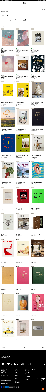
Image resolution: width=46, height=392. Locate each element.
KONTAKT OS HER (39, 0)
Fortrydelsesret (27, 379)
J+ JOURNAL (43, 5)
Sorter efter (3, 26)
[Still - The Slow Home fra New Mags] (23, 222)
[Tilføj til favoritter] (14, 81)
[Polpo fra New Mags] (8, 222)
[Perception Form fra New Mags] (8, 196)
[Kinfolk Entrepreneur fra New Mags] (37, 143)
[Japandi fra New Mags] (37, 248)
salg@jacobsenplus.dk (4, 376)
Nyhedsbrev (17, 376)
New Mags (7, 11)
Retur (16, 372)
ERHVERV (44, 0)
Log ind (16, 369)
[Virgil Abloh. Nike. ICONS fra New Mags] (37, 196)
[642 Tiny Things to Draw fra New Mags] (8, 90)
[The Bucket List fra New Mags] (23, 170)
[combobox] (12, 9)
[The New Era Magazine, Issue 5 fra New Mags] (23, 143)
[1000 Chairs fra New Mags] (8, 248)
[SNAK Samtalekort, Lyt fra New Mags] (37, 170)
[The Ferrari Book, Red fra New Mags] (23, 196)
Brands (4, 11)
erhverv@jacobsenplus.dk (5, 383)
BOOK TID (39, 5)
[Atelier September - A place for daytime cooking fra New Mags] (37, 90)
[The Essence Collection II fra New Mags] (8, 275)
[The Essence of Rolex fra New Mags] (37, 275)
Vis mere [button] (24, 20)
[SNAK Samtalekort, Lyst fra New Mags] (23, 38)
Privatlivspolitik (27, 376)
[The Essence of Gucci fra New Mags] (8, 302)
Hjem (1, 11)
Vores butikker (27, 370)
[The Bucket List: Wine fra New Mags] (8, 117)
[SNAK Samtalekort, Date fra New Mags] (8, 64)
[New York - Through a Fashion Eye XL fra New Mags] (8, 328)
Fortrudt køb (17, 373)
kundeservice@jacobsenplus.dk (6, 380)
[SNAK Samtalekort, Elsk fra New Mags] (8, 38)
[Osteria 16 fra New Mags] (23, 90)
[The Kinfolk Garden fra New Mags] (8, 170)
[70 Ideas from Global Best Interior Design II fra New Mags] (37, 328)
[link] (11, 347)
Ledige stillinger (27, 372)
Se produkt (3, 52)
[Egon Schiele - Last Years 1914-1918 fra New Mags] (23, 248)
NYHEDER (2, 5)
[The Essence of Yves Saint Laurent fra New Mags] (23, 275)
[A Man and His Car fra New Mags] (37, 222)
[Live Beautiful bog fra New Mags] (23, 117)
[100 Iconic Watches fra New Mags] (37, 64)
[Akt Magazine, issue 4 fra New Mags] (23, 302)
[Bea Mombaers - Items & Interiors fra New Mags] (23, 328)
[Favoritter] (40, 9)
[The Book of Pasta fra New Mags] (8, 143)
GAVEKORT (35, 5)
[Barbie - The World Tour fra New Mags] (37, 302)
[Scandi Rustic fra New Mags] (37, 38)
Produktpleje (17, 379)
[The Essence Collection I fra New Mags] (37, 117)
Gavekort (16, 375)
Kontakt (16, 370)
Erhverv (16, 378)
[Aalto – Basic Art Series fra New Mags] (23, 64)
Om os (26, 369)
